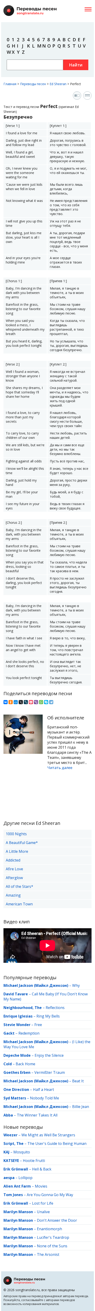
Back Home (25, 1063)
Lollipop (25, 1177)
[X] (21, 702)
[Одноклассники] (11, 702)
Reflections (55, 1007)
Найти (76, 65)
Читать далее (59, 767)
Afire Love (14, 868)
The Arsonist (48, 1254)
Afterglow (14, 877)
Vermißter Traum (49, 1072)
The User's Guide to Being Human (56, 1143)
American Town (19, 904)
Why (76, 985)
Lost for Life (42, 1203)
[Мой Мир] (16, 702)
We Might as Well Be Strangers (48, 1134)
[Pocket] (31, 702)
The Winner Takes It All (37, 1115)
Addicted (13, 860)
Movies (41, 1186)
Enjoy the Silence (49, 1055)
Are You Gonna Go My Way (50, 1194)
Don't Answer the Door (57, 1220)
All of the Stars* (19, 886)
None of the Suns (52, 1245)
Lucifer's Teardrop (53, 1237)
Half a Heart (43, 1089)
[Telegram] (51, 702)
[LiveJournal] (26, 702)
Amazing (13, 895)
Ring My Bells (48, 1016)
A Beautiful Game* (22, 842)
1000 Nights (16, 833)
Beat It (78, 1081)
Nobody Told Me (44, 1098)
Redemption (28, 1033)
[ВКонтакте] (5, 702)
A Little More (17, 851)
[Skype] (46, 702)
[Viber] (36, 702)
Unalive (43, 1211)
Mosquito (21, 1152)
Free (38, 1024)
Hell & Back (41, 1169)
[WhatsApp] (41, 702)
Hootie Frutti (34, 1160)
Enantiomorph (49, 1228)
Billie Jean (80, 1106)
